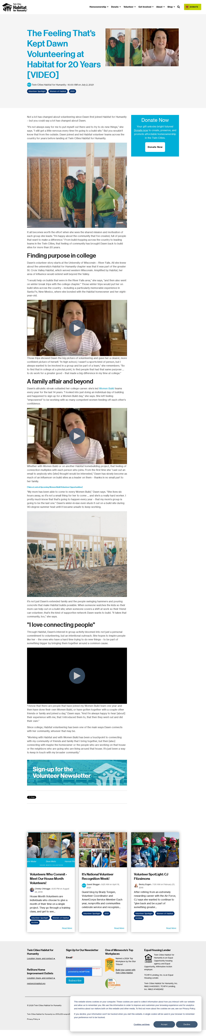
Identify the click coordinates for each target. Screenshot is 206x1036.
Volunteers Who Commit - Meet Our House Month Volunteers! (48, 878)
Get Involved (145, 6)
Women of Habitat (58, 91)
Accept (164, 1024)
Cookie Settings (11, 1032)
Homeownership (98, 6)
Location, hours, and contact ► (41, 958)
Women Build (106, 388)
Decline (187, 1024)
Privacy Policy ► (34, 1019)
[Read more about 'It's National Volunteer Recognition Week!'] (103, 849)
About (159, 6)
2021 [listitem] (107, 913)
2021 (72, 91)
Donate (115, 6)
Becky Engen (145, 884)
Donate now (141, 130)
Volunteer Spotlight (37, 91)
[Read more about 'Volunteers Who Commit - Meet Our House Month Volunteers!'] (51, 849)
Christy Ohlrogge (42, 888)
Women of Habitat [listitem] (61, 918)
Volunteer (129, 6)
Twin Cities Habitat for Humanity (48, 84)
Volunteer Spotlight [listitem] (39, 918)
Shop (170, 6)
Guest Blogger (93, 884)
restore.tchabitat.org (36, 983)
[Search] (178, 7)
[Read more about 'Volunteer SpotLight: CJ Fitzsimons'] (155, 849)
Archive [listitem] (34, 922)
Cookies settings (142, 1024)
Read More (67, 928)
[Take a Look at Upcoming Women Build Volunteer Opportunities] (55, 487)
